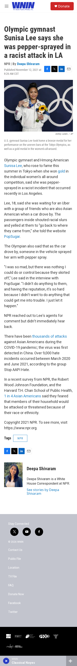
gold (61, 171)
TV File (12, 576)
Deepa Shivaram (28, 64)
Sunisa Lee (13, 165)
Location (13, 567)
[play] (6, 661)
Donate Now (16, 594)
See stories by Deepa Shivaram (43, 492)
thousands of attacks (49, 336)
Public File (14, 558)
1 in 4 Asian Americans (22, 396)
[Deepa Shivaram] (13, 474)
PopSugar (12, 236)
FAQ (11, 585)
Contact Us (15, 550)
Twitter (13, 612)
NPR (20, 438)
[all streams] (71, 661)
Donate (64, 6)
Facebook (14, 603)
